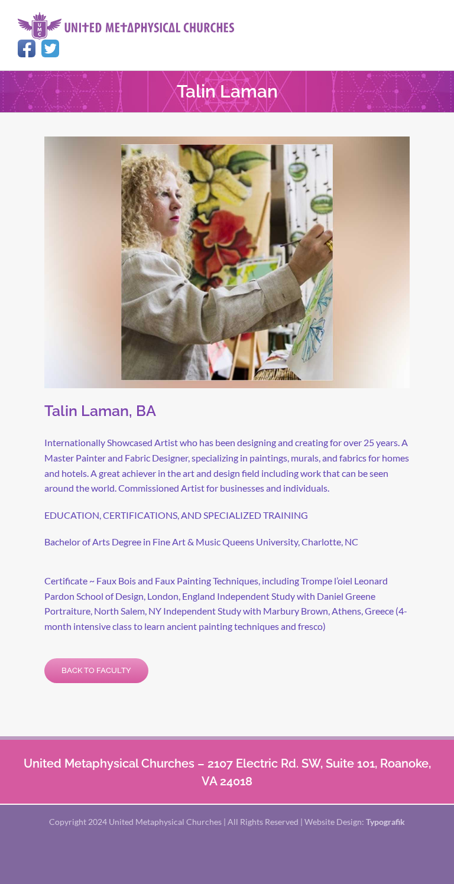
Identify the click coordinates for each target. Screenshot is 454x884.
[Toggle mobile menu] (431, 18)
